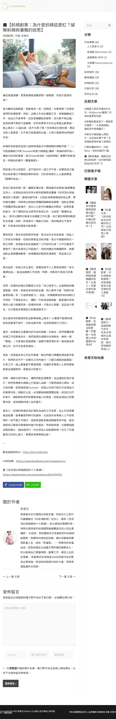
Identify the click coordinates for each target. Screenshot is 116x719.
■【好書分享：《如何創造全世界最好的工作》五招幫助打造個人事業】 (106, 223)
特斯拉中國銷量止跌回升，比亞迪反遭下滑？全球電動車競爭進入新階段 (97, 137)
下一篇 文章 (67, 576)
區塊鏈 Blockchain (97, 52)
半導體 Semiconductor (100, 63)
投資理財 (89, 72)
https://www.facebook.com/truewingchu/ (41, 461)
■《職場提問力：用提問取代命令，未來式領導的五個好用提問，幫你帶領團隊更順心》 (106, 334)
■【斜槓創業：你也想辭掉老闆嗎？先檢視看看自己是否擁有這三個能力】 (106, 282)
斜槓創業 (8, 35)
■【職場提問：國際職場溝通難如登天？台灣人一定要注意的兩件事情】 (91, 280)
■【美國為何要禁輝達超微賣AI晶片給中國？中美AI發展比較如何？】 (91, 214)
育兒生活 (89, 94)
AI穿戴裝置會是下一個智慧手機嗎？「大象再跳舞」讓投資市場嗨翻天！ (98, 125)
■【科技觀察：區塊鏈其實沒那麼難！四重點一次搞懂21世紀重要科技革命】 (91, 331)
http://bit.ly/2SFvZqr (35, 452)
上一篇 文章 (11, 576)
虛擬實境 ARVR (95, 57)
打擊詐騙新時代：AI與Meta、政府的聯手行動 (96, 148)
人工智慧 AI (93, 46)
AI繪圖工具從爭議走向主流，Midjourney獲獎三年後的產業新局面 (98, 112)
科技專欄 (89, 42)
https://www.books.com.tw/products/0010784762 (32, 474)
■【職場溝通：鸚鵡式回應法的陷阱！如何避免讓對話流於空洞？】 (97, 159)
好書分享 (89, 88)
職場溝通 (89, 77)
